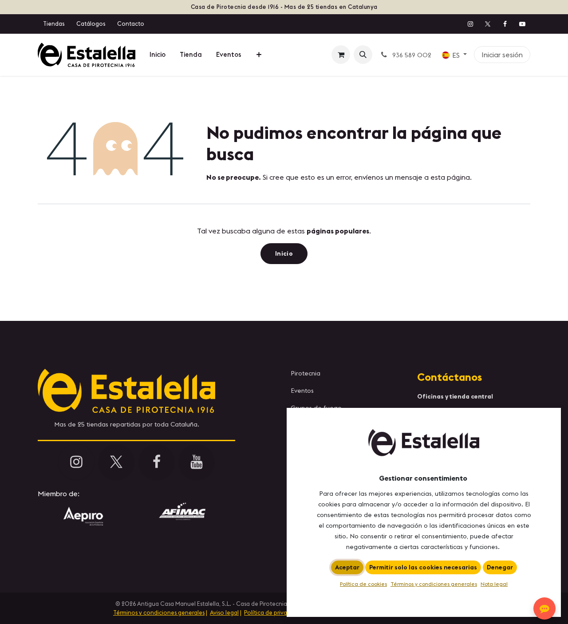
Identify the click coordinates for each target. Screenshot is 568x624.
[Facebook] (505, 24)
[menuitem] (157, 54)
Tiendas (53, 23)
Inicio (284, 253)
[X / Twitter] (487, 24)
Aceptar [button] (347, 567)
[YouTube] (522, 24)
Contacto (130, 23)
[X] (116, 462)
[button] (363, 54)
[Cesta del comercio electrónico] (340, 54)
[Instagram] (470, 24)
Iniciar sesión (502, 54)
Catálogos (90, 23)
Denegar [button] (500, 567)
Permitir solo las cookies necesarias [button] (423, 567)
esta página (450, 177)
